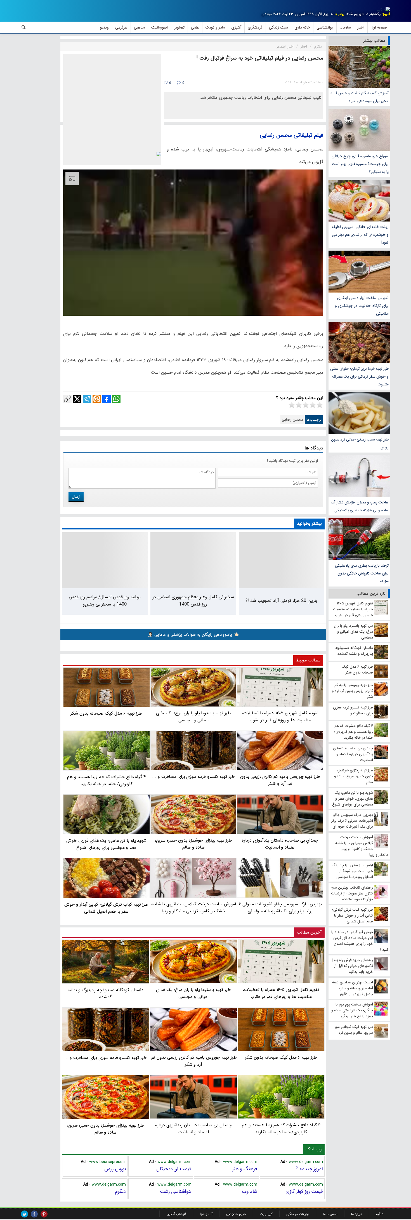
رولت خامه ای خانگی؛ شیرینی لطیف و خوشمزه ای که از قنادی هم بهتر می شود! (360, 235)
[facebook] (34, 1213)
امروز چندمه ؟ (309, 1169)
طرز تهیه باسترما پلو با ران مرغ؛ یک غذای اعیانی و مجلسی (193, 993)
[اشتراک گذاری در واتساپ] (116, 399)
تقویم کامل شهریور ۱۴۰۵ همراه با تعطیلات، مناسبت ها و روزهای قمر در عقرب (281, 993)
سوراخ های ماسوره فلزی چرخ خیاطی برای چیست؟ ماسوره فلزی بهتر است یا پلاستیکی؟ (360, 164)
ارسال (76, 497)
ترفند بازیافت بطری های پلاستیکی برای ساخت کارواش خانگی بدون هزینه (362, 573)
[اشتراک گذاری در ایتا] (97, 399)
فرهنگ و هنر (244, 1169)
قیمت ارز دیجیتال (174, 1169)
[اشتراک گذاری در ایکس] (77, 399)
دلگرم (120, 1191)
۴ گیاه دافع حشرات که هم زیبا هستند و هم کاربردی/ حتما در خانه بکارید (281, 1129)
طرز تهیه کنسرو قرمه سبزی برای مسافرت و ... (105, 1057)
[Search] (24, 27)
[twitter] (24, 1213)
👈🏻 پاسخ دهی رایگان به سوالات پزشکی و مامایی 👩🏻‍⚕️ (193, 634)
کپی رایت (266, 1214)
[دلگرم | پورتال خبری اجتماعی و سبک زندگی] (383, 10)
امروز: (386, 14)
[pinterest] (44, 1213)
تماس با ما (330, 1214)
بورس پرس (115, 1169)
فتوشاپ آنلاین (176, 1214)
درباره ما (356, 1214)
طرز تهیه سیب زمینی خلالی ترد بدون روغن (360, 443)
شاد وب (249, 1191)
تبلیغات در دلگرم (297, 1214)
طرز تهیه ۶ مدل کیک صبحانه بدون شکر (281, 1057)
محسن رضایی (292, 420)
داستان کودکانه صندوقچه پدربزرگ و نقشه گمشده (105, 993)
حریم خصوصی (236, 1214)
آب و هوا (206, 1214)
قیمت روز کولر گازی (304, 1191)
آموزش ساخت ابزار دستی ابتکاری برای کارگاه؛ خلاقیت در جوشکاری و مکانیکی (362, 306)
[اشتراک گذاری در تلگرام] (87, 399)
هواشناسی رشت (176, 1191)
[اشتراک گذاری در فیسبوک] (106, 399)
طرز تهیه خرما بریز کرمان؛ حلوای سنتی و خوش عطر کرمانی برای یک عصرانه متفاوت (359, 376)
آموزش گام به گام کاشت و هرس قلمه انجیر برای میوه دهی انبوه (359, 97)
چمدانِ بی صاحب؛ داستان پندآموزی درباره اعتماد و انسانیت (193, 1129)
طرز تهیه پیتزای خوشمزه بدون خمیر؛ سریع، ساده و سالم (105, 1129)
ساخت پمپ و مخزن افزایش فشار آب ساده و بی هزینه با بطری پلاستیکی (360, 506)
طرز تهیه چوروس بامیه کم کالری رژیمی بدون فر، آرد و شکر (193, 1061)
